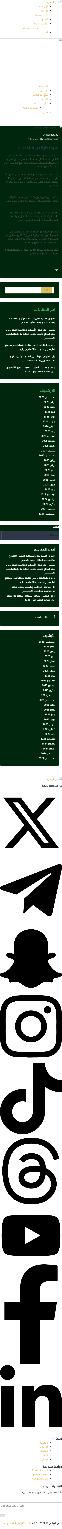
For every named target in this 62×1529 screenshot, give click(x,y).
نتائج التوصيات (40, 14)
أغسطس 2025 (47, 455)
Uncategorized (50, 134)
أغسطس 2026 (47, 397)
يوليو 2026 (49, 402)
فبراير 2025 (49, 484)
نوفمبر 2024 (48, 499)
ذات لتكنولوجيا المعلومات (16, 1523)
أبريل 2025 (49, 475)
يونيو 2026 (49, 407)
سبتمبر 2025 (48, 450)
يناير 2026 (50, 431)
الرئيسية (43, 6)
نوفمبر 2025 (48, 441)
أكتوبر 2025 (49, 446)
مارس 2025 (49, 480)
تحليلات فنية (41, 23)
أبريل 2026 (49, 416)
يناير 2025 (50, 489)
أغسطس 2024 (47, 513)
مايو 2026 (50, 411)
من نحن (44, 10)
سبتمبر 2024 (48, 509)
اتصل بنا (44, 32)
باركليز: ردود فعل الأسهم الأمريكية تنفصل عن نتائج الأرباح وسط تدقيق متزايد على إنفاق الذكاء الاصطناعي (30, 333)
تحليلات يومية (31, 27)
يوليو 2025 (49, 460)
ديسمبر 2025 (48, 436)
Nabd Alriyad (50, 139)
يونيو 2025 (49, 465)
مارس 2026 (49, 421)
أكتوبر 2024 (49, 504)
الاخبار (45, 19)
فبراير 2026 (49, 426)
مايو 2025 (50, 470)
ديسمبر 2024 (47, 494)
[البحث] (46, 290)
